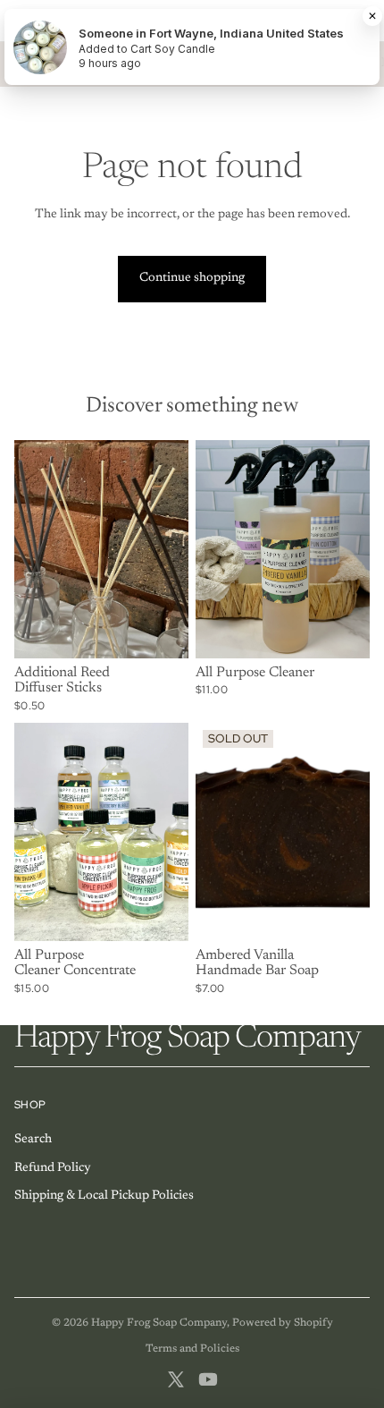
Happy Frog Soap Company (159, 1323)
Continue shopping (192, 278)
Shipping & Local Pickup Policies (104, 1196)
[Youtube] (208, 1379)
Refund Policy (52, 1168)
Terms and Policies (192, 1349)
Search (33, 1139)
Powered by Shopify (282, 1323)
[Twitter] (176, 1379)
